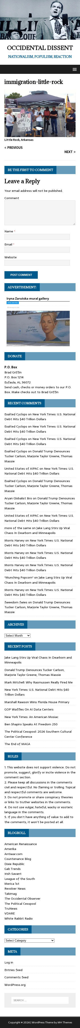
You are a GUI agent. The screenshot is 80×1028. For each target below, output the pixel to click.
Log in (8, 962)
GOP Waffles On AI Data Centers (29, 709)
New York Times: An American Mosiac (31, 716)
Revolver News (15, 888)
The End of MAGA (17, 744)
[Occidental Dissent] (40, 37)
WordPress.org (15, 984)
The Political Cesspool (20, 903)
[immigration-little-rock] (40, 134)
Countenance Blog (17, 858)
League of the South (19, 878)
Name (9, 231)
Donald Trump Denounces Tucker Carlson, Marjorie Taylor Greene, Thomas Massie (38, 456)
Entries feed (13, 969)
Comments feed (16, 977)
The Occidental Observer (22, 898)
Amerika (10, 848)
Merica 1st (11, 883)
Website (10, 257)
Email (8, 244)
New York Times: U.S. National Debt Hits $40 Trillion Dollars (39, 417)
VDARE (9, 913)
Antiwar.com (13, 853)
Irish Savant (13, 873)
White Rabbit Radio (18, 918)
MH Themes (65, 1022)
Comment (11, 198)
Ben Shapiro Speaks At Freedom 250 (31, 724)
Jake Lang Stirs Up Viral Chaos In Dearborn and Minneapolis (37, 530)
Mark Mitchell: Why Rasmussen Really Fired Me (38, 682)
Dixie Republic (14, 863)
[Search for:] (40, 1000)
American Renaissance (20, 844)
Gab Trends (12, 868)
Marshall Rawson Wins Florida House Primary (36, 702)
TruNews (10, 908)
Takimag (10, 893)
